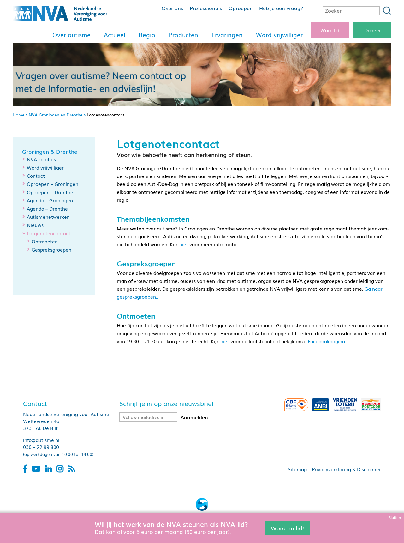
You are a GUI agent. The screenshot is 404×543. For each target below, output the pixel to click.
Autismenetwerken (48, 216)
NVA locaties (41, 159)
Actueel (114, 34)
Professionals (206, 8)
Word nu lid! (287, 527)
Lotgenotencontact (48, 233)
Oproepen (241, 8)
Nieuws (35, 224)
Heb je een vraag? (281, 8)
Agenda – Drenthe (47, 208)
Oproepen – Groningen (52, 183)
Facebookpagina (326, 340)
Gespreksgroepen (51, 249)
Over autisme (71, 34)
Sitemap (297, 469)
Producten (183, 34)
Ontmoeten (45, 241)
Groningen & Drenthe (49, 151)
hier (183, 244)
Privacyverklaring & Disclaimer (346, 469)
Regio (147, 34)
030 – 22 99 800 (41, 446)
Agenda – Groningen (50, 200)
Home (18, 115)
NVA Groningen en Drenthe (55, 115)
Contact (36, 175)
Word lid (329, 30)
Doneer (372, 30)
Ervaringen (227, 34)
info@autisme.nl (41, 439)
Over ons (172, 8)
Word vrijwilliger (279, 34)
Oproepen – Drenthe (50, 191)
